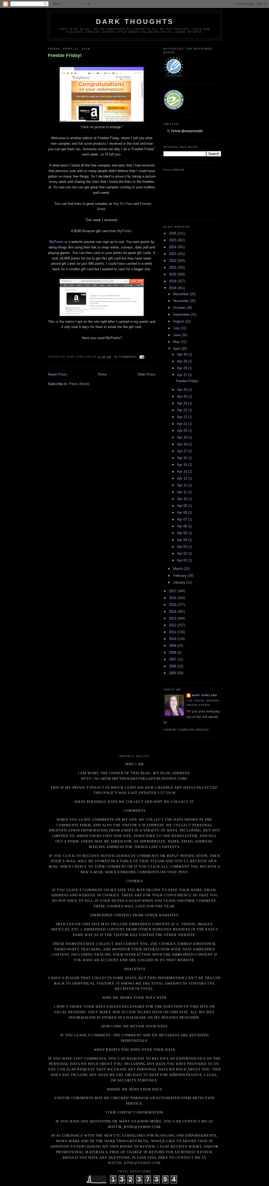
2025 (173, 240)
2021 (173, 267)
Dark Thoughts (135, 21)
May (177, 342)
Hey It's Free (122, 204)
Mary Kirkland (204, 695)
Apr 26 (182, 390)
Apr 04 (182, 540)
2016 (173, 598)
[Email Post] (141, 356)
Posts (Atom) (79, 384)
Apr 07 (182, 519)
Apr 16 (182, 458)
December (181, 294)
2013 (173, 618)
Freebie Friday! (65, 55)
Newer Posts (57, 374)
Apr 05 (182, 533)
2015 (173, 605)
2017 (173, 591)
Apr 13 (182, 478)
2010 (173, 639)
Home (102, 374)
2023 (173, 254)
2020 (173, 274)
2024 (173, 247)
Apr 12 (182, 485)
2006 (173, 666)
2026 (173, 233)
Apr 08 (182, 512)
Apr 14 (182, 472)
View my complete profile (186, 729)
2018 (173, 288)
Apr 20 (182, 431)
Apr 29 (182, 361)
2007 (173, 659)
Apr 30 (182, 354)
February (180, 576)
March (178, 569)
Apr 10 (182, 499)
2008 (173, 652)
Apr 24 (182, 403)
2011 (173, 632)
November (181, 301)
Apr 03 (182, 547)
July (176, 328)
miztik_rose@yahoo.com (134, 1163)
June (177, 335)
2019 (173, 281)
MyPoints (124, 231)
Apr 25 (182, 396)
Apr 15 (182, 465)
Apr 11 (182, 492)
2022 (173, 261)
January (179, 582)
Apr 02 (182, 553)
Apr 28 (182, 368)
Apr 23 (182, 410)
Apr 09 (182, 506)
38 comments (125, 356)
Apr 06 (182, 526)
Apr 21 (182, 424)
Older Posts (146, 374)
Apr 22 (182, 417)
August (179, 321)
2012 (173, 625)
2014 (173, 611)
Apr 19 (182, 437)
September (182, 314)
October (179, 308)
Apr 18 (182, 444)
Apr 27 (182, 375)
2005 (173, 673)
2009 (173, 646)
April (177, 349)
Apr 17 (182, 451)
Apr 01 (182, 560)
